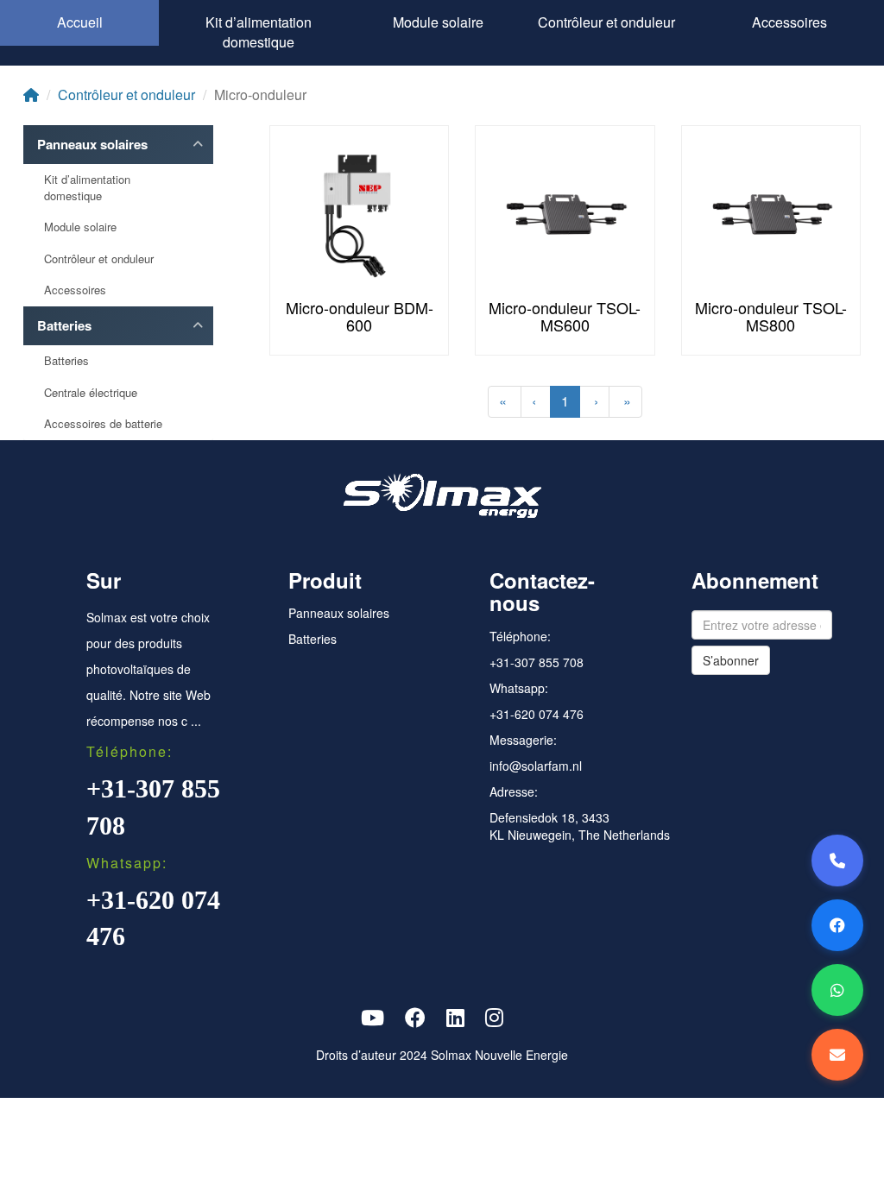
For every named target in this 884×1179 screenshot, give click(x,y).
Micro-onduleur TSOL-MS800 (771, 316)
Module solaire (438, 22)
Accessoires (789, 22)
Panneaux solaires (92, 145)
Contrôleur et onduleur (606, 22)
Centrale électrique (90, 392)
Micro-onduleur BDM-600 (359, 316)
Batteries (64, 326)
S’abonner (731, 660)
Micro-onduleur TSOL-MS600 (565, 316)
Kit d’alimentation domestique (258, 32)
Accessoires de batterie (103, 424)
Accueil (80, 22)
